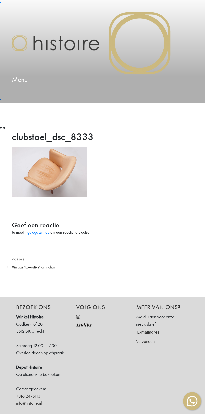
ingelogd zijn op (37, 232)
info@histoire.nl (29, 403)
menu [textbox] (20, 79)
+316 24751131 (29, 396)
